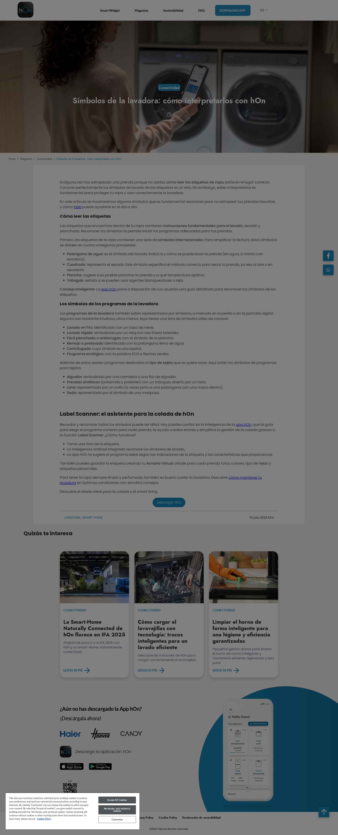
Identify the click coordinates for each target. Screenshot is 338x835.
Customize (117, 819)
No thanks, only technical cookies (117, 809)
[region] (72, 811)
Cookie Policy (44, 818)
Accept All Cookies (117, 800)
